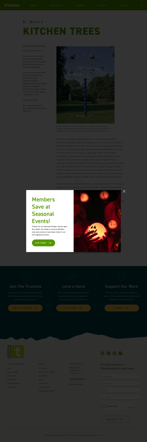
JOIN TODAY (41, 243)
